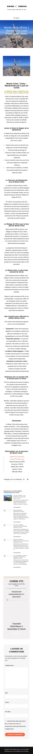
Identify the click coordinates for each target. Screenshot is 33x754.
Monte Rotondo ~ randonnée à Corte (18, 511)
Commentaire (9, 665)
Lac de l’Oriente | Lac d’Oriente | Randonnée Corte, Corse (19, 497)
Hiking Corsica (16, 749)
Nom (6, 693)
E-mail (7, 702)
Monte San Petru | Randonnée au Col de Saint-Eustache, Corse (21, 541)
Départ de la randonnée (17, 456)
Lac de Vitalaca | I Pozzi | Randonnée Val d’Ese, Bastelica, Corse (20, 557)
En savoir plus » (17, 507)
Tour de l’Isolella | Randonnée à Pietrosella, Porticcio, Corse (20, 526)
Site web (7, 711)
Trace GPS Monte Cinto (17, 459)
